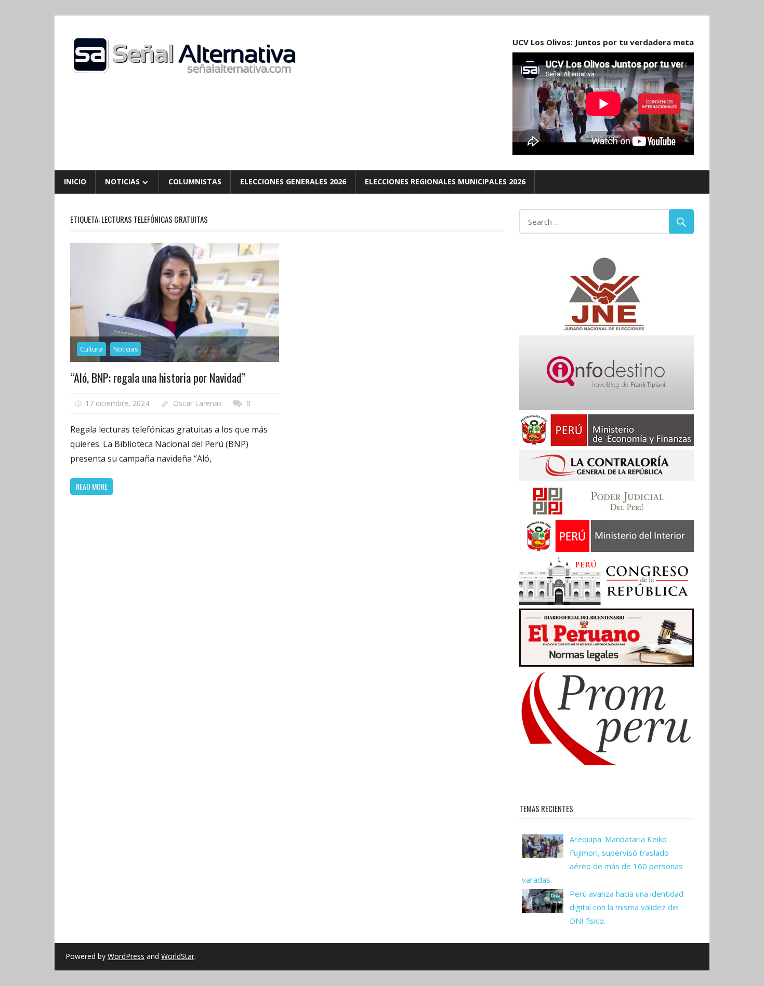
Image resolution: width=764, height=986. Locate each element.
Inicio (75, 181)
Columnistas (194, 181)
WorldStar (177, 956)
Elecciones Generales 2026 (293, 181)
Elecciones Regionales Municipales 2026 (445, 181)
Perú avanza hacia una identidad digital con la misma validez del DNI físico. (626, 907)
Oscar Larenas (197, 403)
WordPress (126, 956)
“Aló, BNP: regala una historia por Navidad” (158, 377)
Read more (92, 486)
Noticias (122, 181)
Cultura (91, 349)
